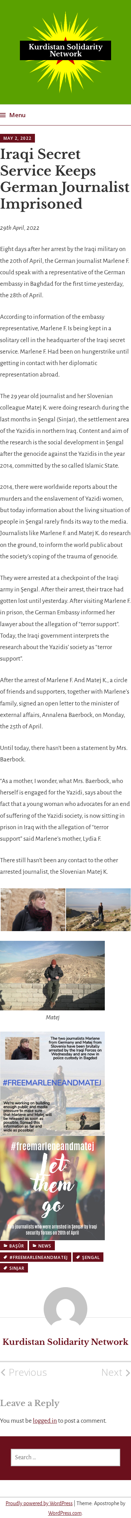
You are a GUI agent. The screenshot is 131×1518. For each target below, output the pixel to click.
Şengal (91, 1257)
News (44, 1246)
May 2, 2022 (17, 138)
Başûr (16, 1246)
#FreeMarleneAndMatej (38, 1257)
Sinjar (16, 1268)
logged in (45, 1421)
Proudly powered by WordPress (39, 1503)
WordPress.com (65, 1513)
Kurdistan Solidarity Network (66, 50)
